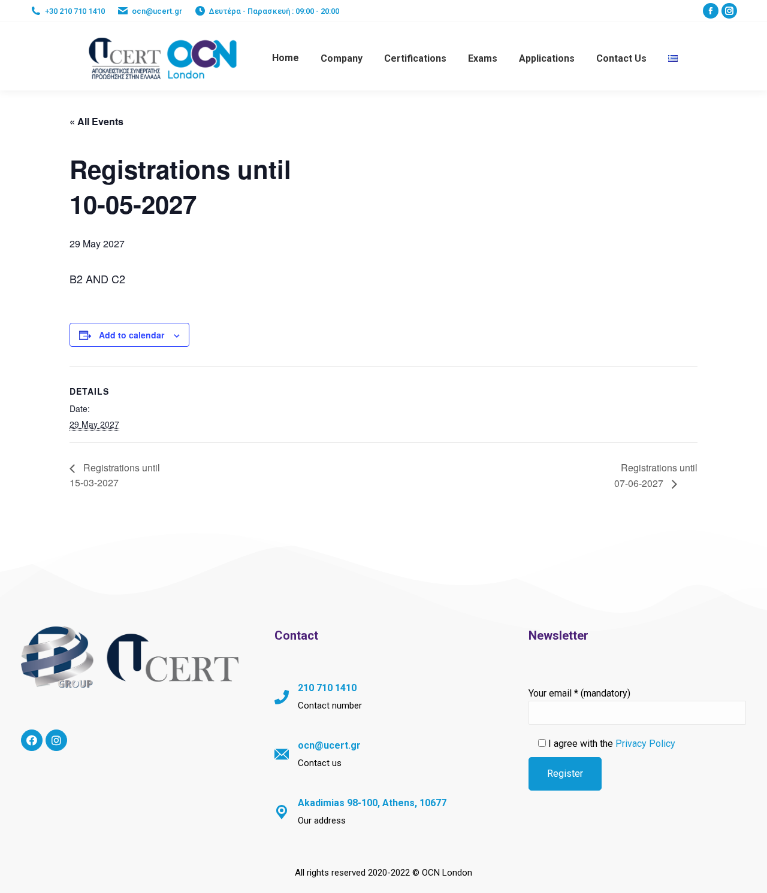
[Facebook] (32, 740)
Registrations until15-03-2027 (115, 475)
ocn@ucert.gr (157, 11)
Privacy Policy (645, 743)
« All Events (96, 121)
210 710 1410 (327, 688)
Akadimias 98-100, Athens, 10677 (372, 803)
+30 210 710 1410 (75, 11)
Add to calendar (131, 335)
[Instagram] (56, 740)
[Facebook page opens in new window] (710, 11)
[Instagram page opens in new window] (729, 11)
